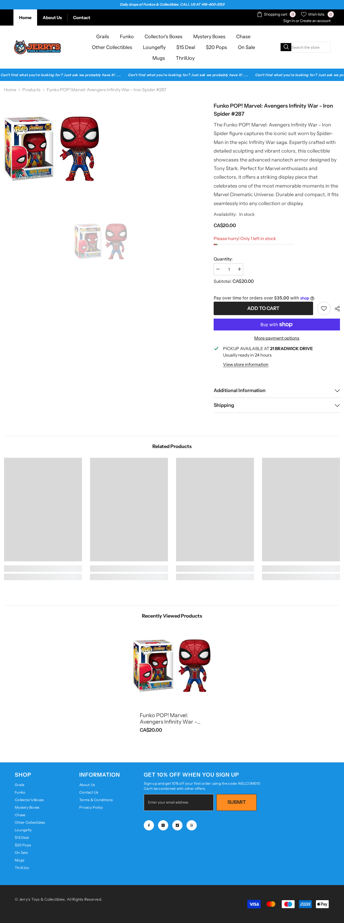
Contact (81, 17)
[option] (101, 242)
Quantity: (223, 259)
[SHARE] (335, 308)
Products (31, 89)
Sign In (289, 20)
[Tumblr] (192, 825)
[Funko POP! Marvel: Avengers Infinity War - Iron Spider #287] (172, 666)
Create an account (315, 20)
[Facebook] (149, 825)
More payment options (276, 338)
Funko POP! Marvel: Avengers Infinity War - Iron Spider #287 (168, 718)
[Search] (305, 47)
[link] (324, 308)
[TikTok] (177, 825)
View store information (245, 364)
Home (25, 17)
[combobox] (305, 47)
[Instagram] (163, 825)
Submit (236, 802)
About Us (52, 17)
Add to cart (263, 308)
